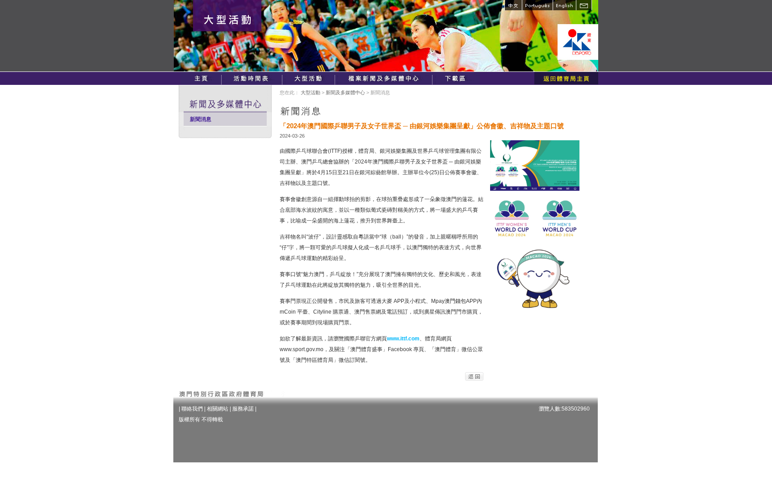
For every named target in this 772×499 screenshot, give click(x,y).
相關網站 (217, 409)
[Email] (584, 5)
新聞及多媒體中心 (345, 92)
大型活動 (310, 92)
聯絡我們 (192, 409)
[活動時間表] (252, 78)
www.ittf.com (403, 338)
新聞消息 (200, 119)
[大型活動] (309, 78)
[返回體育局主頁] (566, 78)
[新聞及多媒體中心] (384, 78)
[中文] (513, 5)
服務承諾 (243, 409)
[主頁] (201, 78)
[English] (564, 5)
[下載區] (456, 78)
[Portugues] (537, 5)
